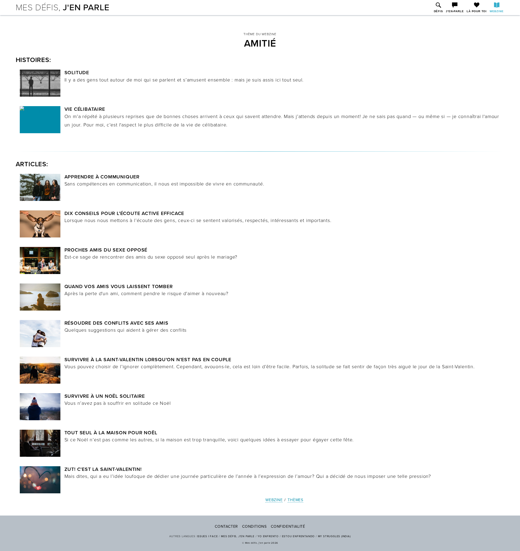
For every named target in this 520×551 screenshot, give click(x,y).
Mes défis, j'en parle (238, 536)
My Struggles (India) (334, 536)
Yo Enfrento (268, 536)
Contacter (226, 526)
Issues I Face (207, 536)
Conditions (254, 526)
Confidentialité (288, 526)
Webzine (274, 500)
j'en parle (62, 7)
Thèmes (295, 500)
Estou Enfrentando (298, 536)
